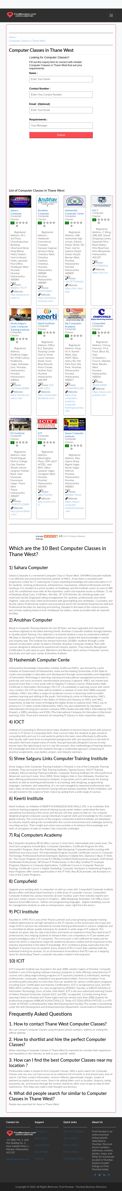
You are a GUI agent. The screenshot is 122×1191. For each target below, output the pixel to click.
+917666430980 (19, 388)
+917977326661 (74, 281)
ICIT (40, 433)
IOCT (95, 210)
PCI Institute (17, 433)
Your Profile (41, 1152)
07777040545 (100, 266)
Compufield (98, 323)
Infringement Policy (74, 1158)
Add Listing (41, 1138)
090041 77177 (18, 288)
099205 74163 (73, 495)
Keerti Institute (46, 323)
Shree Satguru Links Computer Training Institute (19, 326)
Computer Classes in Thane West (27, 41)
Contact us (41, 1131)
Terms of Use (70, 1138)
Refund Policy (70, 1152)
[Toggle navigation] (10, 4)
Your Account (42, 1145)
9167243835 (45, 291)
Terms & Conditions (74, 1131)
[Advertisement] (61, 163)
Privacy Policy (71, 1145)
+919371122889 (19, 504)
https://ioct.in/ (100, 272)
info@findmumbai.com (17, 1159)
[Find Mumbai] (21, 15)
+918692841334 (74, 388)
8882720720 (45, 495)
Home (12, 37)
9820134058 (99, 385)
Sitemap (39, 1158)
